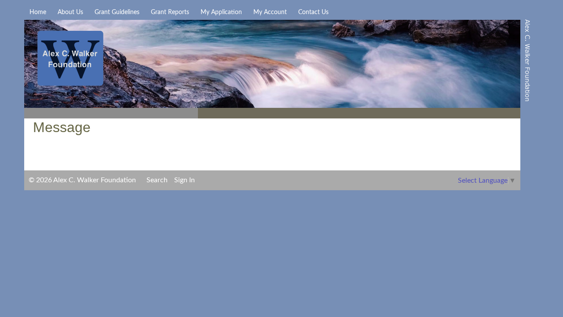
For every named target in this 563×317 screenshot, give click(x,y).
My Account (270, 12)
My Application (221, 12)
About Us (70, 12)
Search (157, 180)
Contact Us (313, 12)
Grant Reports (170, 12)
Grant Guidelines (117, 12)
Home (37, 12)
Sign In (184, 180)
